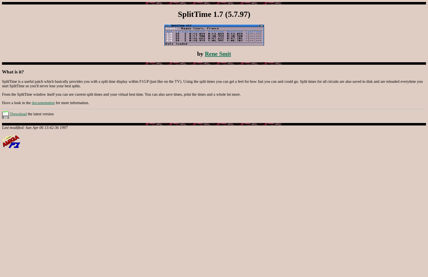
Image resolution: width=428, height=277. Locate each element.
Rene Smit (218, 54)
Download (18, 114)
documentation (43, 103)
